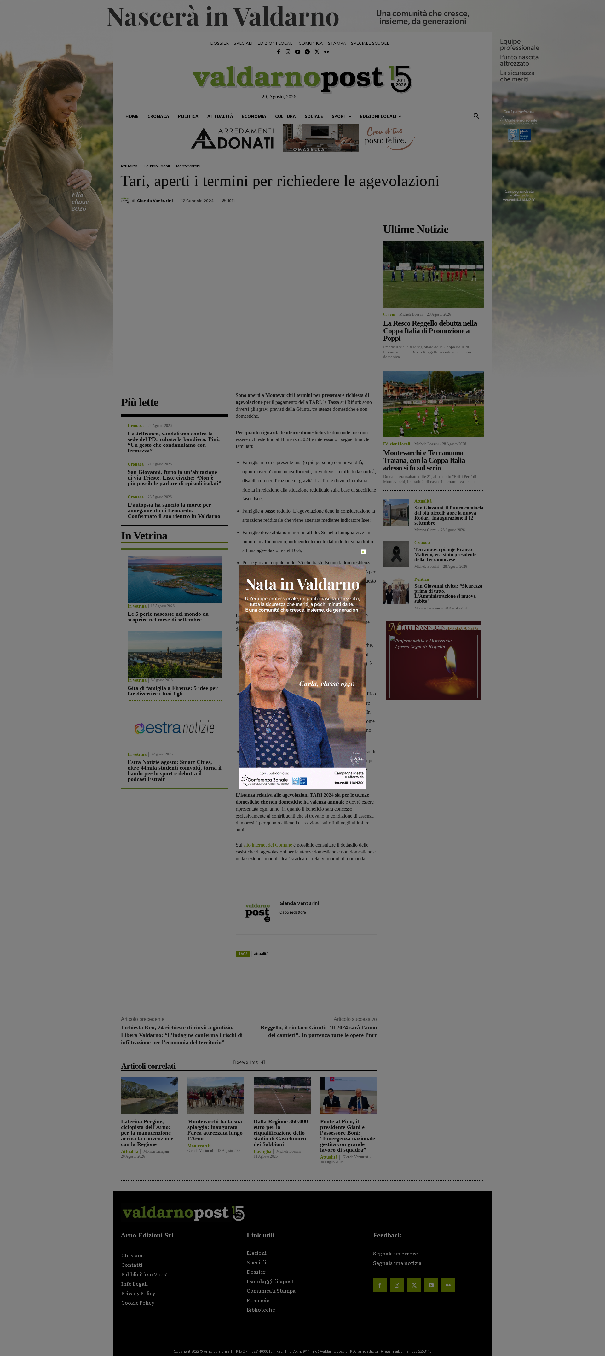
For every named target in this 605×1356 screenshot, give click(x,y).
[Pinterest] (434, 199)
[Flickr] (326, 52)
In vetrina (137, 606)
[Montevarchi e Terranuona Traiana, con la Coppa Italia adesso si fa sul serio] (433, 404)
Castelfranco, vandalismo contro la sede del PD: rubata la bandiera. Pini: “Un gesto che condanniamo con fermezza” (174, 442)
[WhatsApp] (463, 199)
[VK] (448, 199)
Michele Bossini (288, 1151)
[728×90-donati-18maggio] (302, 138)
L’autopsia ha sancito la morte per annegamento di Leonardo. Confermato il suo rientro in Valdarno (174, 510)
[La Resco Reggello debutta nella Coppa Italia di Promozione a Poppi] (433, 274)
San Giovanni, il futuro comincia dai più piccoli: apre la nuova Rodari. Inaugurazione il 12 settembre (448, 515)
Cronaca (136, 426)
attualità (261, 953)
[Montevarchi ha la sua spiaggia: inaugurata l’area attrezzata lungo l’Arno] (216, 1095)
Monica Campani (156, 1151)
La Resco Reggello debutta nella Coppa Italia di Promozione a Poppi (430, 330)
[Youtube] (297, 52)
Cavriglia (262, 1151)
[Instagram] (288, 52)
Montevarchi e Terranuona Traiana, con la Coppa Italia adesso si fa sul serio (424, 460)
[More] (478, 199)
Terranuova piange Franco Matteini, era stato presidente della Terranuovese (445, 554)
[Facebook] (278, 52)
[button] (476, 116)
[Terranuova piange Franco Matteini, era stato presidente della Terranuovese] (396, 554)
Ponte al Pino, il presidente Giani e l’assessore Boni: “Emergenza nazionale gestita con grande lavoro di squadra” (347, 1135)
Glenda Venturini (155, 201)
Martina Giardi (425, 530)
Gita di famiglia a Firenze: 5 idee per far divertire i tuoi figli (173, 691)
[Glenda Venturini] (126, 200)
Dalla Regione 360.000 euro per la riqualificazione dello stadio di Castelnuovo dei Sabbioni (281, 1132)
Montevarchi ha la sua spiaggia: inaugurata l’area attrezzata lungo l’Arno (215, 1130)
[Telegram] (307, 52)
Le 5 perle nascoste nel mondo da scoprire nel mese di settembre (168, 617)
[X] (419, 199)
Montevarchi (188, 166)
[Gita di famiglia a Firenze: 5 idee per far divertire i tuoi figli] (175, 654)
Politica (421, 579)
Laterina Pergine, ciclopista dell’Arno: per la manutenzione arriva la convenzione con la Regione (147, 1132)
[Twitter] (316, 52)
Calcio (389, 314)
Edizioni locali (157, 166)
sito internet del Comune (268, 844)
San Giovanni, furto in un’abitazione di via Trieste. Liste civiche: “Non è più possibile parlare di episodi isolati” (174, 477)
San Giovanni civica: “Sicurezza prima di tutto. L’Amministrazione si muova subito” (448, 593)
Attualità (128, 166)
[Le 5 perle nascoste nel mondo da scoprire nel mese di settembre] (175, 579)
